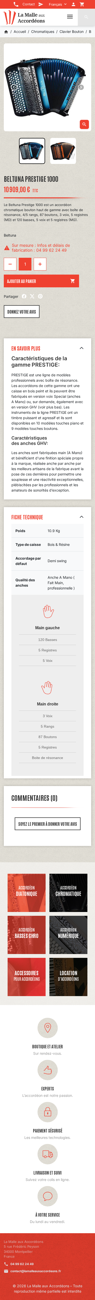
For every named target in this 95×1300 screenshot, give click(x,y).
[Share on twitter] (32, 296)
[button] (86, 17)
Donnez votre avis (21, 311)
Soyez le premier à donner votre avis (47, 823)
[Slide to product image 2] (63, 151)
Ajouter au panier (41, 281)
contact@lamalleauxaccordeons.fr (35, 1271)
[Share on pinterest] (40, 296)
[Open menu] (70, 16)
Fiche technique (27, 516)
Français (55, 4)
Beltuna (10, 235)
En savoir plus (25, 348)
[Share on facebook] (24, 296)
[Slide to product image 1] (32, 151)
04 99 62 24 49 (22, 1264)
